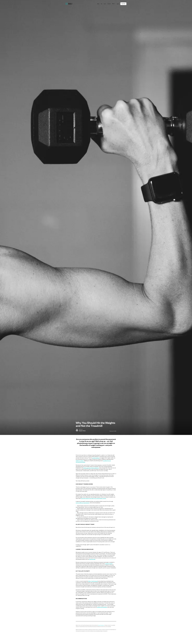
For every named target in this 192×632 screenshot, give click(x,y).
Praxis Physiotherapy (101, 625)
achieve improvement (102, 607)
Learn (105, 3)
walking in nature (80, 460)
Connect (109, 3)
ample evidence (95, 457)
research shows (108, 563)
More (113, 3)
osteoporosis (92, 559)
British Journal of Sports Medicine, (91, 467)
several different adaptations (82, 502)
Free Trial (123, 3)
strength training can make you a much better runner (93, 498)
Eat (101, 3)
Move (98, 3)
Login (118, 3)
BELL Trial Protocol (93, 581)
